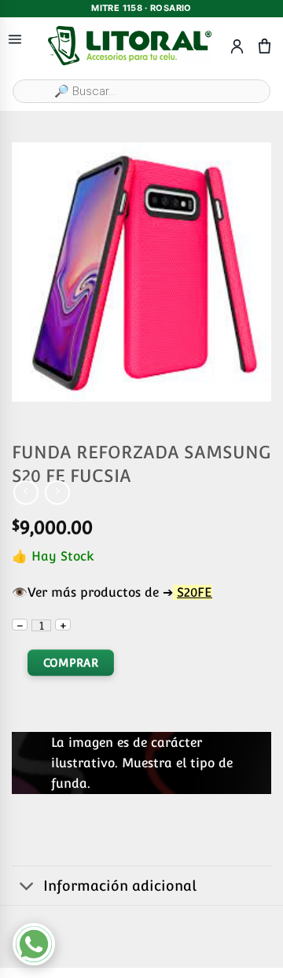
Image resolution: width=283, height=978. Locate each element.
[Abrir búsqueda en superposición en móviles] (141, 91)
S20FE (194, 592)
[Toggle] (27, 887)
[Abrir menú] (15, 39)
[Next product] (25, 492)
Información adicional (120, 885)
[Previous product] (57, 492)
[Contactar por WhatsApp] (34, 944)
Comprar (70, 663)
